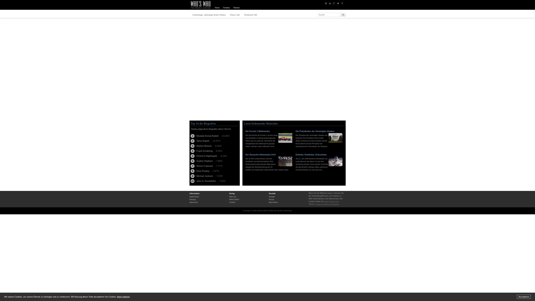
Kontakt (272, 197)
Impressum (193, 202)
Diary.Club (235, 15)
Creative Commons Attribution (327, 204)
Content (232, 202)
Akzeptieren (523, 297)
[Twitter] (338, 3)
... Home (216, 8)
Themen (236, 8)
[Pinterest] (326, 3)
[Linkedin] (330, 3)
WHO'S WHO (234, 200)
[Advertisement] (267, 42)
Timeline (226, 8)
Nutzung (192, 200)
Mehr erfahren (123, 297)
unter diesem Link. (331, 201)
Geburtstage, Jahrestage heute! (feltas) (209, 15)
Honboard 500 (250, 15)
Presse (271, 200)
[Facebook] (342, 3)
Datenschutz (194, 197)
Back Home (273, 202)
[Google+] (334, 3)
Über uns (232, 197)
